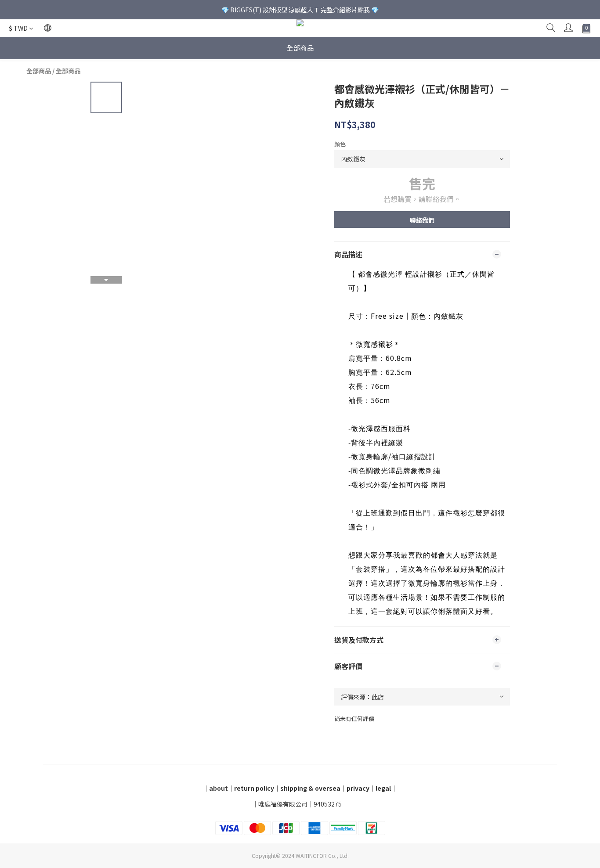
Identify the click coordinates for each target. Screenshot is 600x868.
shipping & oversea (310, 788)
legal (383, 788)
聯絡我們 (422, 220)
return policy (254, 788)
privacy (358, 788)
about (218, 788)
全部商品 (300, 47)
